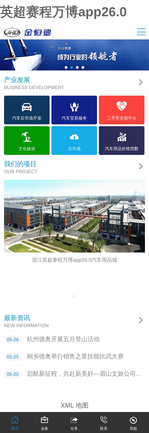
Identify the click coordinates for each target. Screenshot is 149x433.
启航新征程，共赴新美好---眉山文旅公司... (84, 373)
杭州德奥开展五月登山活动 (63, 339)
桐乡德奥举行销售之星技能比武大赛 (75, 356)
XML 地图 (75, 405)
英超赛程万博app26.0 (63, 11)
